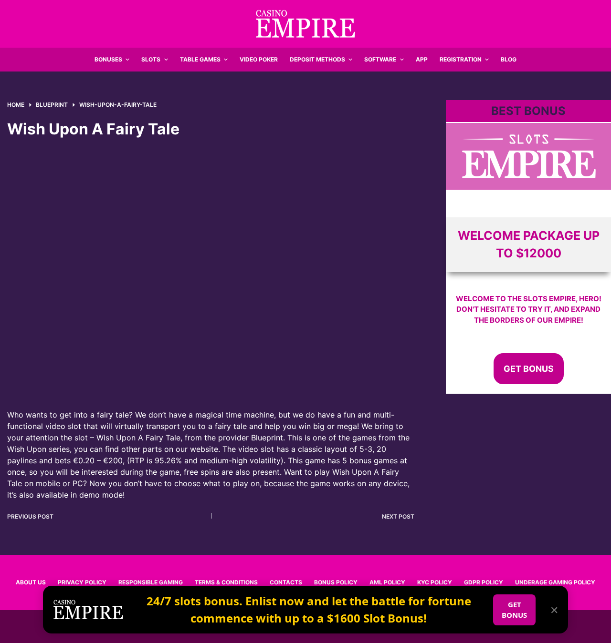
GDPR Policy (483, 582)
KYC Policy (434, 582)
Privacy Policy (82, 582)
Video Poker (259, 59)
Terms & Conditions (226, 582)
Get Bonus (529, 369)
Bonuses (108, 59)
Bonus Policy (336, 582)
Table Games (200, 59)
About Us (31, 582)
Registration (461, 59)
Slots (150, 59)
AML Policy (387, 582)
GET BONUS (514, 610)
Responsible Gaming (150, 582)
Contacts (286, 582)
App (422, 59)
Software (380, 59)
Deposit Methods (317, 59)
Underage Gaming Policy (555, 582)
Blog (508, 59)
